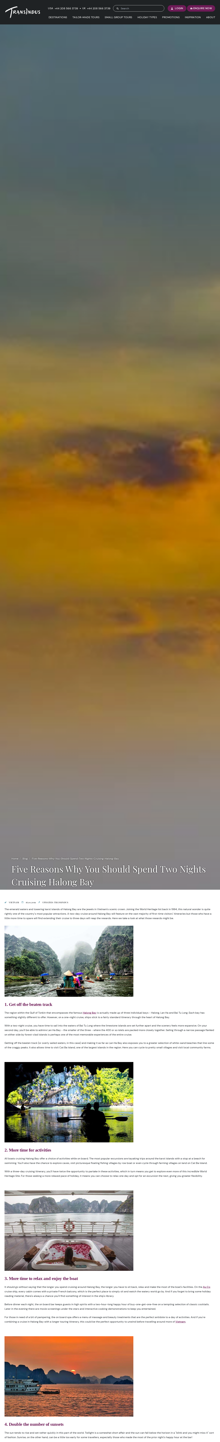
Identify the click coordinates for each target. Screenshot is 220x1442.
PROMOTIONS (171, 17)
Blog (25, 858)
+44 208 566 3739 (66, 8)
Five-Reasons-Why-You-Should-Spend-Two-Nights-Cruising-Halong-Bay (75, 858)
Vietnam (180, 1321)
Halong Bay (89, 1012)
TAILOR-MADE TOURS (86, 17)
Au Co (206, 1287)
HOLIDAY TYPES (147, 17)
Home (14, 858)
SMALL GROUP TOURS (118, 17)
